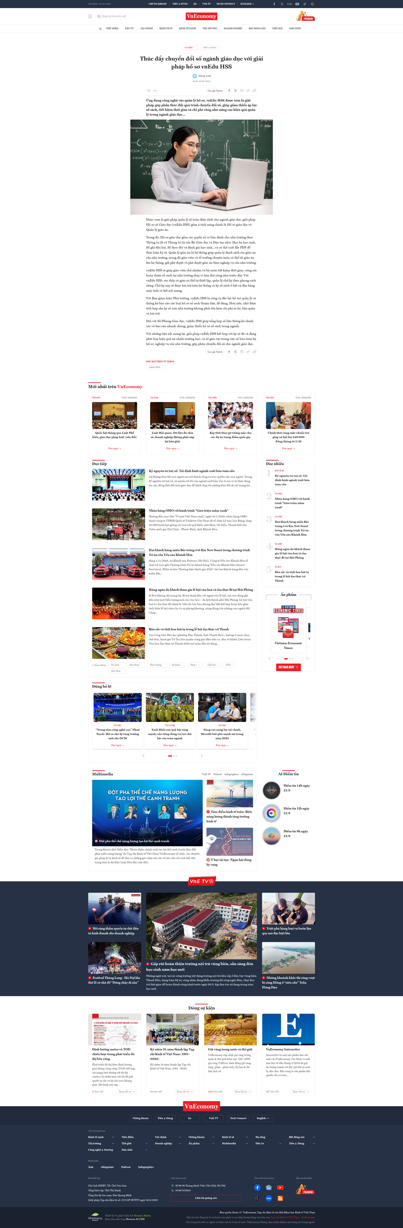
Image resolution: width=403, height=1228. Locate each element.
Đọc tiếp (99, 464)
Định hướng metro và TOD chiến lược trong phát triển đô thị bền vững (113, 1054)
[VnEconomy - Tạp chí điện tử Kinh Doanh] (201, 1106)
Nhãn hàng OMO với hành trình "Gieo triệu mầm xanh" (188, 510)
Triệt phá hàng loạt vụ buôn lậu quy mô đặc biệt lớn (286, 931)
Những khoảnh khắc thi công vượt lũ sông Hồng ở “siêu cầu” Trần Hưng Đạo (288, 982)
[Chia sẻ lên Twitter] (235, 90)
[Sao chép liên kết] (248, 90)
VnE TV (206, 4)
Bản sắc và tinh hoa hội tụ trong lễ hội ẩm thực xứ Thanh (189, 629)
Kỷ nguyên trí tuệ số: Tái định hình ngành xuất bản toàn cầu (192, 471)
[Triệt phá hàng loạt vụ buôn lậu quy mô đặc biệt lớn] (288, 908)
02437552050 (183, 1190)
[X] (282, 4)
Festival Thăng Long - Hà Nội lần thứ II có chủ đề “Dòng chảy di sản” (114, 980)
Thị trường (210, 28)
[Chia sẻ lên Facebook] (229, 90)
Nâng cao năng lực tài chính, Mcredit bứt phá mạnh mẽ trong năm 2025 (222, 734)
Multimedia (102, 774)
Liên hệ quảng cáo (206, 1198)
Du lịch (278, 567)
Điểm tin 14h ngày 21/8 (297, 788)
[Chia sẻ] (254, 90)
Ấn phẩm (288, 595)
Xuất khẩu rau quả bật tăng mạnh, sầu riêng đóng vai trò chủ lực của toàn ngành (170, 734)
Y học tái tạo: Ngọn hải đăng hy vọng (228, 862)
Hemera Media (142, 1216)
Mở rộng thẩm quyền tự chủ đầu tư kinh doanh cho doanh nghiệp (113, 931)
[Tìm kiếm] (99, 16)
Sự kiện (117, 725)
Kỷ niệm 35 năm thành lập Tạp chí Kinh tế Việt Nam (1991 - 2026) (172, 1054)
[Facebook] (274, 4)
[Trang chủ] (100, 29)
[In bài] (148, 90)
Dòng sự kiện (201, 1008)
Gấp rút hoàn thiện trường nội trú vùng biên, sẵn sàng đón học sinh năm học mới (199, 967)
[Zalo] (289, 4)
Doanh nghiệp (233, 28)
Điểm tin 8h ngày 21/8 (296, 834)
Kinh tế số (165, 28)
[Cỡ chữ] (155, 90)
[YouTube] (297, 4)
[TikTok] (304, 4)
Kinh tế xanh (187, 28)
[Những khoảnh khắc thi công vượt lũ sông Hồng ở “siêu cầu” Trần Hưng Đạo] (288, 958)
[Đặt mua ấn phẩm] (305, 16)
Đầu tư (129, 28)
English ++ (247, 4)
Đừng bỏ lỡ (101, 687)
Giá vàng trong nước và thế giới (230, 1049)
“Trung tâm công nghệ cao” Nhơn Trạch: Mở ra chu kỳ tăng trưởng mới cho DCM (118, 734)
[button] (170, 756)
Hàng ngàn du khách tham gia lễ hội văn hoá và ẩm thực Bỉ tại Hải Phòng (201, 590)
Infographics (231, 774)
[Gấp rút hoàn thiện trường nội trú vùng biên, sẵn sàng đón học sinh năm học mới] (201, 926)
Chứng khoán (158, 4)
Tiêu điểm (112, 28)
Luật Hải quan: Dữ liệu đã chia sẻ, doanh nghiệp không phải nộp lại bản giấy (172, 437)
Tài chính (146, 28)
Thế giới (277, 28)
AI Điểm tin (288, 774)
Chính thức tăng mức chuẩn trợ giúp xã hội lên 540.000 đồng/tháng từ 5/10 (288, 437)
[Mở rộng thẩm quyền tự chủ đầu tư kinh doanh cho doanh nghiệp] (114, 908)
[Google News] (312, 4)
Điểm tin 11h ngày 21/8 (296, 811)
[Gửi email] (241, 90)
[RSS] (280, 1198)
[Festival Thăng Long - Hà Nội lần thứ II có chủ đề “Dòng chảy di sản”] (114, 958)
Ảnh (90, 1167)
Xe (195, 4)
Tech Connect (225, 4)
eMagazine (247, 774)
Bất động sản (257, 28)
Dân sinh (295, 28)
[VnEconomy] (201, 121)
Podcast (217, 774)
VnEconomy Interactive (283, 1049)
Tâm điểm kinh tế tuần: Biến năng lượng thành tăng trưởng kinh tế (229, 816)
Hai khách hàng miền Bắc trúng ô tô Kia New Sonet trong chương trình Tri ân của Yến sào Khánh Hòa (199, 553)
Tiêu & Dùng (180, 4)
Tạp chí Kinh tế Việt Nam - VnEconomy (292, 1217)
